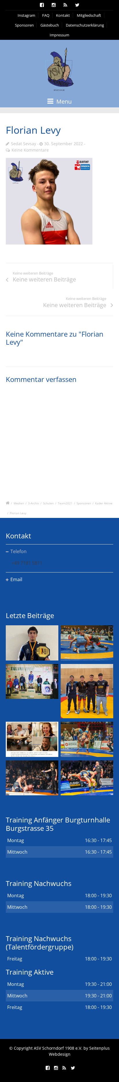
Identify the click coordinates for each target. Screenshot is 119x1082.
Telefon (18, 551)
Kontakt (63, 15)
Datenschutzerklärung (85, 25)
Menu (63, 101)
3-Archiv (33, 503)
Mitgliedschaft (89, 15)
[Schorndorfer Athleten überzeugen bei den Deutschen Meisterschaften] (32, 642)
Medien (19, 503)
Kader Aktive (103, 503)
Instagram (26, 15)
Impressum (59, 35)
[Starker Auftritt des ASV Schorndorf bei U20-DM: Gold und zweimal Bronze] (87, 691)
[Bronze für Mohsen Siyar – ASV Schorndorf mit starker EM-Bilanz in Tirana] (87, 642)
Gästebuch (49, 25)
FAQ (45, 15)
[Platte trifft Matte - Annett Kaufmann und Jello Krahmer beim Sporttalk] (32, 739)
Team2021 (65, 503)
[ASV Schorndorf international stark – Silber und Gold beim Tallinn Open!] (32, 681)
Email (16, 579)
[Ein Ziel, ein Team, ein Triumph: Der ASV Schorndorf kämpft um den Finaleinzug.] (87, 777)
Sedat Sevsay (23, 143)
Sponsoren (24, 25)
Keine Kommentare (30, 150)
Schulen (48, 503)
